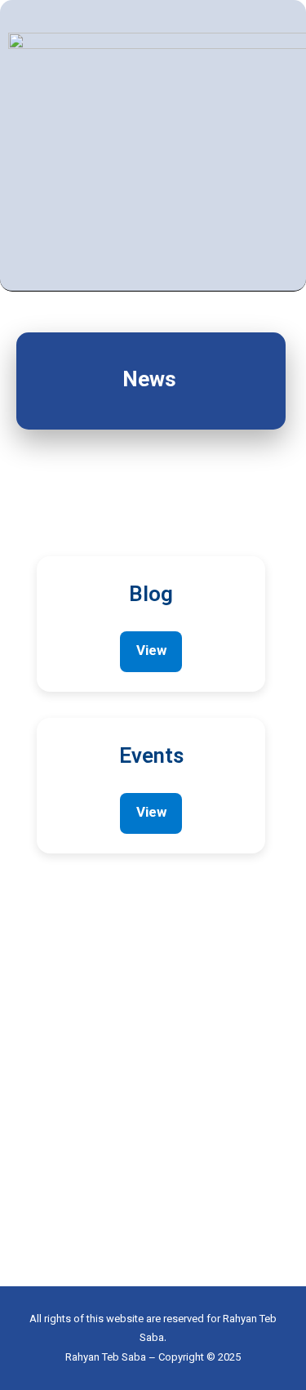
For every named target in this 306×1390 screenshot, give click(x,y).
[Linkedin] (263, 142)
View (151, 651)
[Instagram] (288, 142)
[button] (242, 145)
